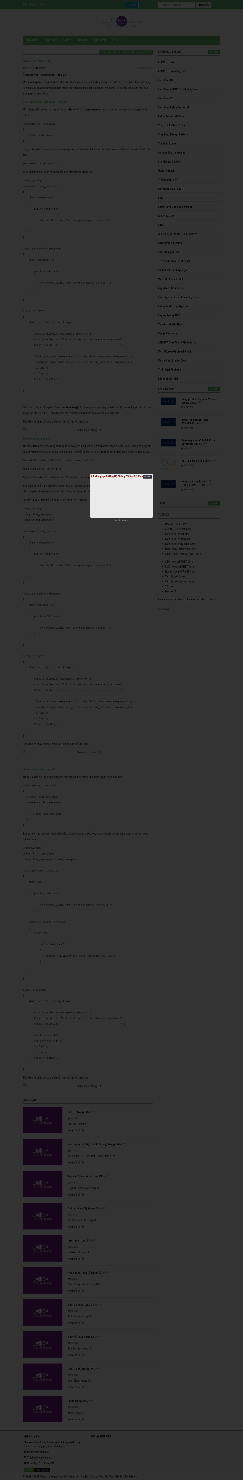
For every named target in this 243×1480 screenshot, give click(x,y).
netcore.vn (125, 520)
